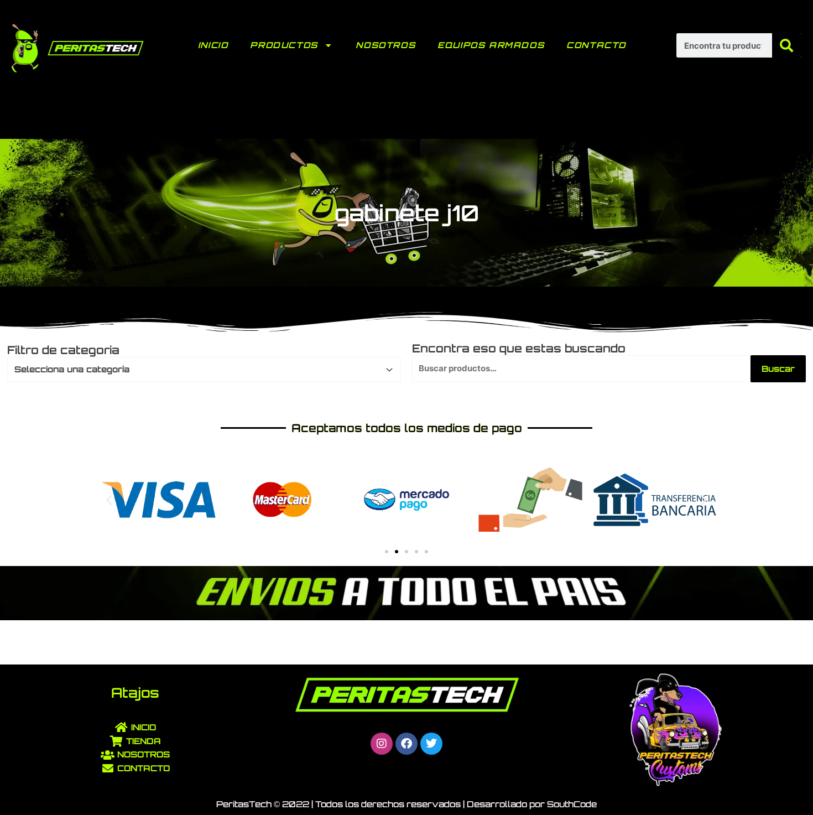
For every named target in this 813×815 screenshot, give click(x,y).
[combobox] (204, 369)
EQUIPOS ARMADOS (490, 45)
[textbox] (199, 369)
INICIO (213, 45)
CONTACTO (596, 45)
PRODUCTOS (283, 45)
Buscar (778, 369)
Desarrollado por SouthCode (532, 804)
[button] (109, 500)
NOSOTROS (385, 45)
